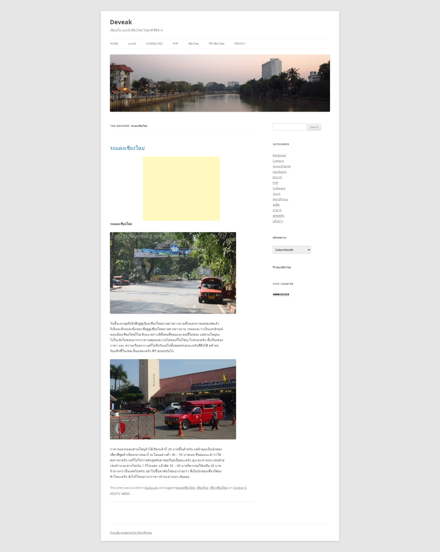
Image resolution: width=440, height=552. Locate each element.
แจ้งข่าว (278, 221)
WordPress (280, 199)
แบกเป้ (132, 44)
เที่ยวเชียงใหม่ (219, 488)
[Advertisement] (181, 189)
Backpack (151, 488)
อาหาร (277, 210)
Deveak (121, 22)
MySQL (277, 177)
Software (279, 188)
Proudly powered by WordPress (131, 533)
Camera (278, 161)
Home (114, 44)
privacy (239, 44)
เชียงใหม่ (202, 488)
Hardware (280, 172)
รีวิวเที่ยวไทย (216, 44)
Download (154, 44)
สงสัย (276, 205)
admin (125, 493)
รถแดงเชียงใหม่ (127, 147)
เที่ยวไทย (193, 44)
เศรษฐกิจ (278, 216)
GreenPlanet (282, 166)
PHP (175, 44)
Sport (276, 194)
